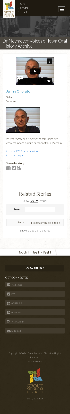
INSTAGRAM (17, 321)
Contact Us (24, 12)
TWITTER (16, 294)
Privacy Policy (35, 361)
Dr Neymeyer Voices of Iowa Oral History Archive (34, 43)
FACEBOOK (17, 285)
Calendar (23, 7)
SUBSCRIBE (17, 331)
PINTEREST (17, 312)
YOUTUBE (16, 303)
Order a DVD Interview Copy (23, 151)
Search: (18, 209)
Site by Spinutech (35, 398)
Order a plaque (15, 155)
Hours (21, 3)
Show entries (35, 200)
